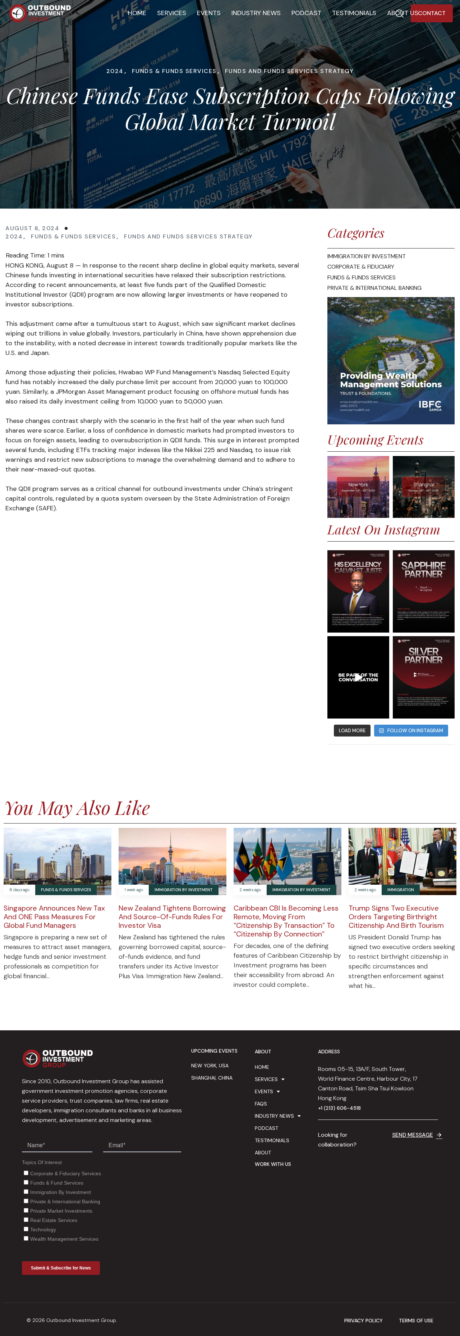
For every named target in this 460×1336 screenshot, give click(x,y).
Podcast (306, 13)
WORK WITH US (273, 1164)
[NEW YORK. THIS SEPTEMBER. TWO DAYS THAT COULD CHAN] (358, 677)
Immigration (400, 890)
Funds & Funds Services (174, 71)
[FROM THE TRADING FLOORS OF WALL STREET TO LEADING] (358, 591)
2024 (115, 71)
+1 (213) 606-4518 (339, 1108)
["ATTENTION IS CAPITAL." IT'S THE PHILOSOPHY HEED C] (424, 591)
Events (209, 13)
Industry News (256, 13)
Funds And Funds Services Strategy (289, 71)
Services (171, 13)
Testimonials (354, 13)
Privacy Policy (363, 1321)
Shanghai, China (212, 1078)
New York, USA (210, 1065)
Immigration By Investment (184, 890)
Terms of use (416, 1321)
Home (137, 13)
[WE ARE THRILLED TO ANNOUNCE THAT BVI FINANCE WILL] (424, 677)
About (263, 1152)
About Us (402, 13)
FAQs (261, 1103)
